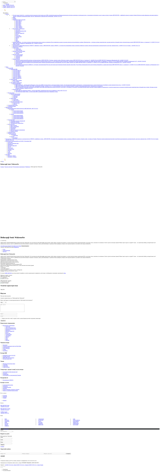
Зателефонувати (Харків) (5, 245)
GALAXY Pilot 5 (16, 72)
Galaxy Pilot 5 (18, 21)
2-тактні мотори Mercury (18, 113)
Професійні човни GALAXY (19, 19)
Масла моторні (13, 125)
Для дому (5, 373)
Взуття (17, 34)
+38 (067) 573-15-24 (4, 406)
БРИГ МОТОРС (8, 273)
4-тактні (12, 114)
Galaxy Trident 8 (19, 27)
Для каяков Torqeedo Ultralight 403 (17, 120)
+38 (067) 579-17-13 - (35, 464)
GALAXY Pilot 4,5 (17, 70)
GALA (39, 421)
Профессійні (5, 374)
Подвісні (12, 136)
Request (2, 444)
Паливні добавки (14, 131)
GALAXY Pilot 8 (16, 74)
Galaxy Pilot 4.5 (19, 20)
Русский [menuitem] (7, 3)
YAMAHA (40, 423)
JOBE (6, 422)
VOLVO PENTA (76, 420)
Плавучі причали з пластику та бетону (11, 389)
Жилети (17, 37)
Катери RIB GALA (17, 89)
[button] (5, 12)
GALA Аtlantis (16, 81)
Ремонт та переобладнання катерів (10, 390)
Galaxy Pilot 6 (18, 23)
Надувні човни (11, 92)
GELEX (6, 424)
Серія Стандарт (19, 50)
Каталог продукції (9, 166)
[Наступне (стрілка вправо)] (2, 467)
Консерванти (13, 127)
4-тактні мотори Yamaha (18, 117)
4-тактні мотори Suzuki (18, 115)
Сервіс (4, 349)
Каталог (7, 14)
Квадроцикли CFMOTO (8, 380)
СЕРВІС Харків (3, 411)
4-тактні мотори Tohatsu (18, 116)
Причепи (5, 388)
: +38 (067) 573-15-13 (9, 6)
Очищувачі (12, 128)
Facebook (5, 395)
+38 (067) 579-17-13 (4, 413)
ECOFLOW (40, 420)
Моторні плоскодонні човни (19, 51)
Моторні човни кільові (18, 54)
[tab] (81, 249)
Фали (17, 39)
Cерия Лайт (5, 365)
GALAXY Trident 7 (17, 75)
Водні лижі (18, 35)
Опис (4, 249)
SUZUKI (6, 423)
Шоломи (17, 41)
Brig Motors (6, 428)
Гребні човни (16, 47)
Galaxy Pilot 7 (18, 24)
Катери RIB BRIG (17, 83)
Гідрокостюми (19, 36)
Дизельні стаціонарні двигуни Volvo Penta (12, 346)
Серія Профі (18, 48)
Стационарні (13, 134)
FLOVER (40, 422)
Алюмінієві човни (12, 106)
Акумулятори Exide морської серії (10, 371)
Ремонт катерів (16, 44)
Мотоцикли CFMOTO (17, 46)
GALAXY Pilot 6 (16, 71)
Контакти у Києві (12, 155)
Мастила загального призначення (17, 129)
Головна (2, 166)
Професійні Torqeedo (14, 122)
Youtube (4, 397)
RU (3, 161)
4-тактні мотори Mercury (18, 118)
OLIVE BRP (75, 424)
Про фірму (8, 154)
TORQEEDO (41, 419)
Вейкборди (18, 32)
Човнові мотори (16, 59)
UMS (74, 419)
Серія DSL (18, 57)
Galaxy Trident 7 (19, 26)
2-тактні (12, 109)
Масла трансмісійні (14, 126)
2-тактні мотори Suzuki (18, 110)
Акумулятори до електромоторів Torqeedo (12, 375)
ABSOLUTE (75, 422)
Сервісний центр (11, 132)
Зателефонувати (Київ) (16, 245)
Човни (7, 66)
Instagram (5, 396)
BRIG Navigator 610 (17, 78)
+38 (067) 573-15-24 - (10, 464)
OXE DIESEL (76, 421)
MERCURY (40, 424)
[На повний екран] (3, 466)
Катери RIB (10, 68)
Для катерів (8, 335)
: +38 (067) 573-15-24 (8, 5)
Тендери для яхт (6, 356)
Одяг (17, 38)
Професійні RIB (13, 69)
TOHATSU (7, 421)
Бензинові (5, 345)
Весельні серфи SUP (20, 33)
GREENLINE (76, 423)
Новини (4, 400)
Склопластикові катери (8, 384)
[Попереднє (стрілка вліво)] (1, 467)
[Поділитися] (2, 466)
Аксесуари (18, 29)
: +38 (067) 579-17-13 (9, 7)
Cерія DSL (5, 364)
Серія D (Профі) (19, 55)
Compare (2, 446)
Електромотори (11, 119)
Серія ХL (17, 53)
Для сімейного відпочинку (16, 82)
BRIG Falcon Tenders (17, 80)
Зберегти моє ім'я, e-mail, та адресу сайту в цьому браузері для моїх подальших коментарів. (21, 318)
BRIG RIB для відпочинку (8, 357)
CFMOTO (7, 425)
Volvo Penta (15, 135)
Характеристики (6, 250)
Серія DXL (18, 56)
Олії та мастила (19, 63)
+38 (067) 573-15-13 (4, 409)
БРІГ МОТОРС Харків (5, 408)
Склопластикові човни (13, 105)
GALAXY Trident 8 (17, 77)
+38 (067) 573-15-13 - (22, 464)
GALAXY (7, 420)
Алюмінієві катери (7, 387)
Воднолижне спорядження (18, 28)
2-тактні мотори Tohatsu (18, 111)
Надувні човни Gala (7, 358)
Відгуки (4, 251)
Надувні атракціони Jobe (21, 30)
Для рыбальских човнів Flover (16, 123)
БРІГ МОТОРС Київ (4, 405)
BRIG (14, 17)
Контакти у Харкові (12, 156)
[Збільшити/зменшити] (4, 466)
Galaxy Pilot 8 (18, 25)
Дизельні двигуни (12, 133)
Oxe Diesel (15, 137)
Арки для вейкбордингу (11, 327)
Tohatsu (14, 18)
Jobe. (65, 273)
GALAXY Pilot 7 (16, 73)
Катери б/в (5, 386)
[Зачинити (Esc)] (1, 466)
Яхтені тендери (13, 79)
